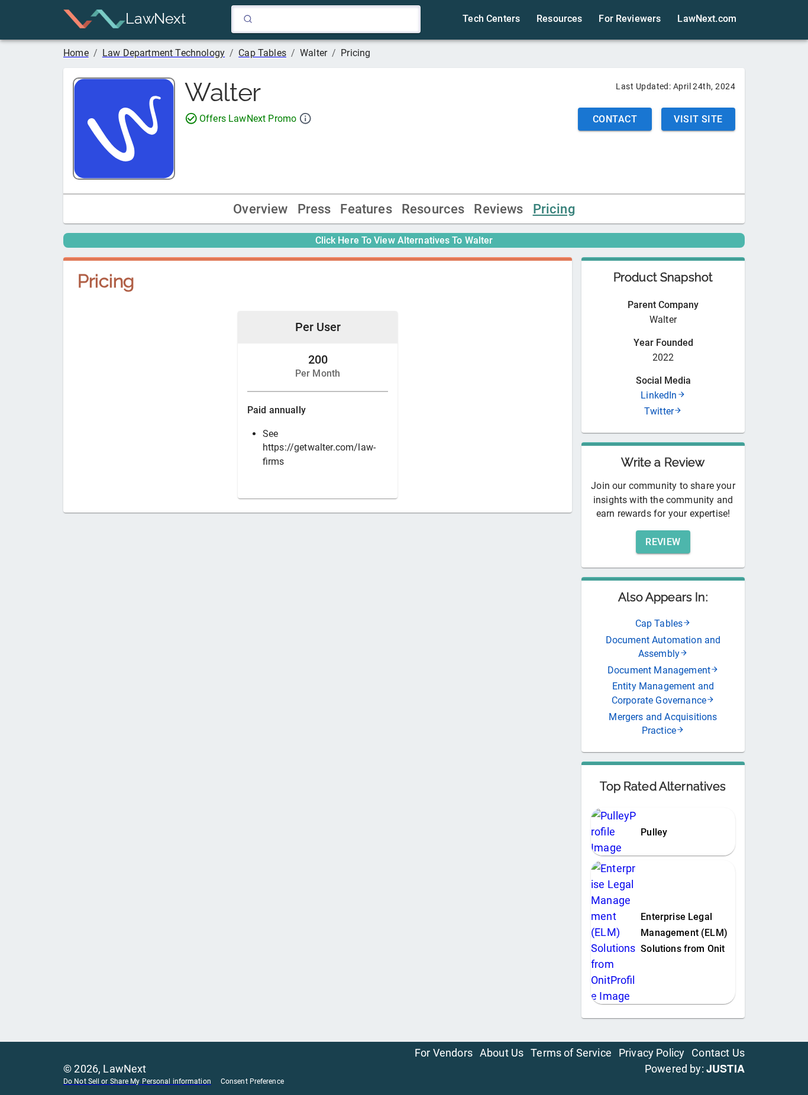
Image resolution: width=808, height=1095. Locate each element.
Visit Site (698, 119)
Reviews (498, 209)
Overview (260, 209)
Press (314, 209)
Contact (615, 119)
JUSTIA (725, 1068)
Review (663, 542)
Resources (433, 209)
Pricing (554, 209)
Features (366, 209)
